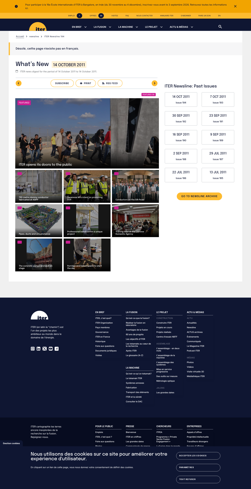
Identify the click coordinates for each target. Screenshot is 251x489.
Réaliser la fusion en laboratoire (135, 324)
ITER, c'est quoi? (103, 318)
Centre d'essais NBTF (166, 337)
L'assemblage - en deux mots (168, 349)
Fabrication (131, 388)
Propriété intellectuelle (198, 437)
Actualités (192, 323)
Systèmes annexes (135, 383)
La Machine (125, 26)
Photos (190, 362)
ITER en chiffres (133, 437)
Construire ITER (164, 323)
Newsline (191, 327)
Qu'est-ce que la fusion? (138, 318)
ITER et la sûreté (134, 397)
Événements (193, 337)
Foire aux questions (104, 346)
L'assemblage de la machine (165, 356)
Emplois (99, 432)
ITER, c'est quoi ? (103, 437)
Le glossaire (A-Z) (134, 355)
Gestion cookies (11, 443)
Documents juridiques (106, 351)
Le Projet (151, 26)
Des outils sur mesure (167, 376)
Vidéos (190, 367)
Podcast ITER (193, 351)
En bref (76, 26)
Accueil (20, 36)
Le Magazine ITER (195, 346)
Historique (100, 341)
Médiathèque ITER (196, 376)
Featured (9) (148, 94)
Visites (98, 355)
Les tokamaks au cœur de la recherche (138, 345)
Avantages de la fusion (137, 330)
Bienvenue (131, 432)
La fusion (100, 26)
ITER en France (102, 337)
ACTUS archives (195, 332)
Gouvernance (102, 332)
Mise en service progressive (164, 370)
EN (219, 16)
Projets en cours (164, 327)
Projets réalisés (163, 332)
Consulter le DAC (134, 402)
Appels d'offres (194, 432)
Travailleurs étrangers (197, 441)
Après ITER (131, 351)
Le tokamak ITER (134, 378)
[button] (234, 25)
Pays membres (102, 327)
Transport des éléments (137, 392)
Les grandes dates (165, 393)
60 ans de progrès (135, 334)
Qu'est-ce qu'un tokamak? (139, 374)
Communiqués (194, 341)
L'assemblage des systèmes (165, 363)
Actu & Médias (179, 26)
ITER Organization (104, 323)
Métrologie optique (165, 381)
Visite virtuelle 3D (195, 372)
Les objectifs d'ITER (135, 339)
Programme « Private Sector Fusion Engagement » (166, 439)
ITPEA (159, 432)
